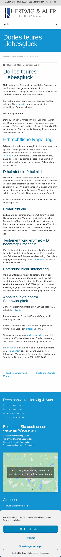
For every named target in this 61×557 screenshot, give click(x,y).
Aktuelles (10, 65)
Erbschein (39, 259)
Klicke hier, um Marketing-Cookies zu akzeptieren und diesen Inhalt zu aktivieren (30, 472)
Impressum (44, 553)
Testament (8, 155)
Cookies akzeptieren (30, 529)
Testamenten (13, 351)
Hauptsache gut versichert (16, 506)
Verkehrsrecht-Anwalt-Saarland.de (17, 439)
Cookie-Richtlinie (19, 553)
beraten (11, 347)
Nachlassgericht (34, 335)
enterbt (21, 104)
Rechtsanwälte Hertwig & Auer (16, 436)
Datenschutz (33, 553)
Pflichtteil (18, 310)
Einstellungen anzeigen (30, 546)
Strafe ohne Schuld (47, 373)
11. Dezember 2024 (29, 65)
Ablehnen (30, 537)
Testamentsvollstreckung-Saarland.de (19, 445)
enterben (30, 329)
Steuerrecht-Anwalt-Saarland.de (16, 442)
